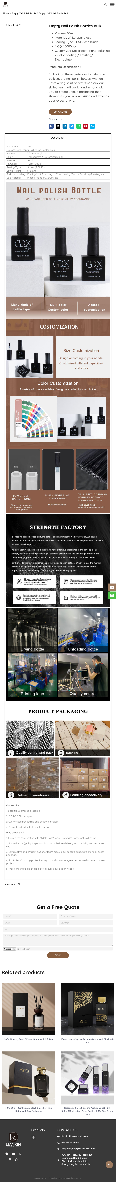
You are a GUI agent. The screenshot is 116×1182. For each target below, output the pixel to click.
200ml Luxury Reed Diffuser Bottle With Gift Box (28, 1039)
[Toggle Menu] (112, 4)
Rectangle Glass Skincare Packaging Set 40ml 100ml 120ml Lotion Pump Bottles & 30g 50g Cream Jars (87, 1111)
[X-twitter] (20, 1154)
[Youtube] (13, 1154)
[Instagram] (10, 1160)
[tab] (58, 137)
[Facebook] (7, 1154)
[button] (51, 126)
